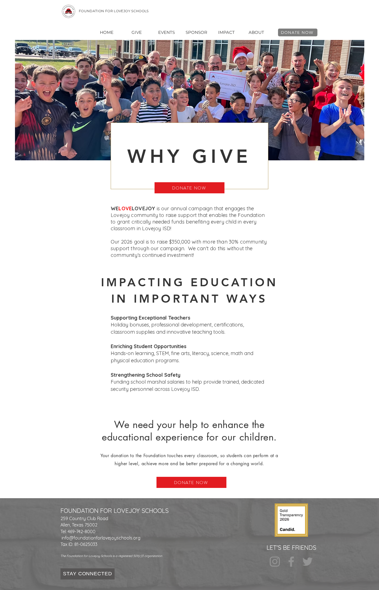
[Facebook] (291, 561)
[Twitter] (307, 561)
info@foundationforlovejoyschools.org (101, 538)
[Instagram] (275, 561)
